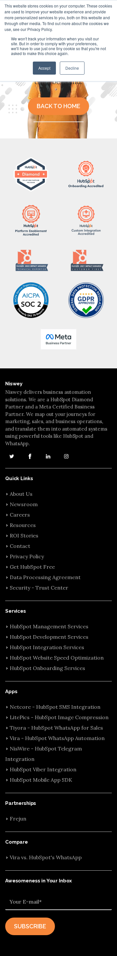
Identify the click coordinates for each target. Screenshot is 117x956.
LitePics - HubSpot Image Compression (59, 717)
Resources (23, 525)
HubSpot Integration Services (47, 647)
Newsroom (24, 504)
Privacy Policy (27, 556)
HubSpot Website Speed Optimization (57, 657)
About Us (21, 494)
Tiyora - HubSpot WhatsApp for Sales (56, 727)
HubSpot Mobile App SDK (41, 780)
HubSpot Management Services (49, 626)
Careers (20, 514)
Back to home (58, 106)
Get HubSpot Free (32, 567)
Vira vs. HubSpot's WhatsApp (46, 857)
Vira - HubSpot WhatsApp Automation (57, 738)
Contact (20, 546)
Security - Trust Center (39, 587)
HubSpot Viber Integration (43, 769)
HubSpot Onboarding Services (47, 668)
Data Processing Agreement (45, 577)
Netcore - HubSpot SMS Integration (55, 707)
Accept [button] (44, 68)
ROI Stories (24, 535)
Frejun (18, 818)
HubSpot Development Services (49, 637)
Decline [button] (72, 68)
